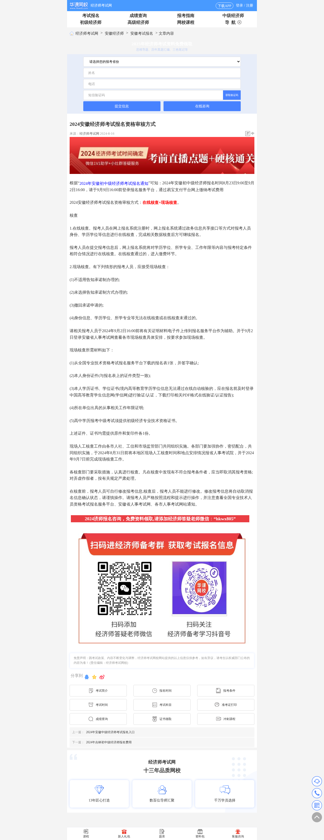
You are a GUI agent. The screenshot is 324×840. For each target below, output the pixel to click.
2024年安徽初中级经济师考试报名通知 (113, 183)
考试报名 (90, 15)
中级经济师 (233, 15)
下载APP (224, 6)
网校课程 (185, 22)
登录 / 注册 (244, 5)
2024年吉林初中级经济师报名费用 (102, 742)
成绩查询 (138, 15)
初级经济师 (91, 22)
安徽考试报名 (141, 33)
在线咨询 (202, 106)
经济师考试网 (101, 5)
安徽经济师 (114, 33)
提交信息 (122, 106)
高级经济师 (138, 22)
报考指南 (185, 15)
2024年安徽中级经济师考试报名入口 (103, 732)
